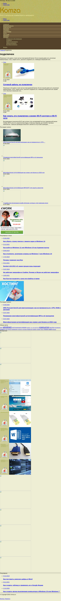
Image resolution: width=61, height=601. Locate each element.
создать (34, 329)
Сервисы (9, 40)
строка (38, 329)
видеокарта (18, 327)
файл (50, 329)
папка (6, 329)
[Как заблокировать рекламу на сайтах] (15, 540)
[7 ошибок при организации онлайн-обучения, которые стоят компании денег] (12, 201)
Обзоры (5, 36)
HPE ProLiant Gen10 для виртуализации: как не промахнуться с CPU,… (24, 142)
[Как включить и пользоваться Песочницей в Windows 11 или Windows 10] (15, 394)
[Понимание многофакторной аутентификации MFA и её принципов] (12, 156)
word (13, 327)
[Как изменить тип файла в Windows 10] (15, 362)
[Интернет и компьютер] (17, 16)
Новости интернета (12, 41)
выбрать (29, 327)
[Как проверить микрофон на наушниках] (15, 490)
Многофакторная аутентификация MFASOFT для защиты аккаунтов (23, 187)
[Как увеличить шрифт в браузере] (15, 410)
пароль (9, 329)
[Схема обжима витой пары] (15, 426)
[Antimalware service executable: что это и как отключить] (15, 524)
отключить (58, 327)
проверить (20, 329)
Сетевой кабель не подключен (17, 84)
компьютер (44, 327)
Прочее (5, 37)
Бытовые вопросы (11, 44)
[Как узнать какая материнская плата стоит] (15, 556)
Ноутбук (6, 28)
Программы (7, 31)
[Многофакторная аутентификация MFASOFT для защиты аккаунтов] (12, 186)
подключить (14, 329)
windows (7, 327)
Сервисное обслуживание (14, 39)
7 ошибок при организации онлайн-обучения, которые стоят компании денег (25, 203)
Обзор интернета (11, 43)
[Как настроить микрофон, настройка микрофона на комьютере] (15, 378)
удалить (46, 329)
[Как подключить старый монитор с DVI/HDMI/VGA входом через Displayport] (15, 458)
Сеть (5, 33)
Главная (2, 50)
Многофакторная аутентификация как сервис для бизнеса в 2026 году (24, 172)
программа (24, 329)
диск (32, 327)
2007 (1, 327)
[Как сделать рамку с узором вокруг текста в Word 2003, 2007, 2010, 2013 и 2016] (15, 442)
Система (6, 34)
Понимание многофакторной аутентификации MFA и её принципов (23, 157)
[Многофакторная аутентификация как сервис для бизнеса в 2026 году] (12, 171)
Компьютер (7, 27)
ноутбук (52, 327)
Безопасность (8, 26)
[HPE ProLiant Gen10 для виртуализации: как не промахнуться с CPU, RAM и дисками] (12, 140)
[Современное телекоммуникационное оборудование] (15, 474)
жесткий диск (36, 327)
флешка (54, 329)
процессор (29, 329)
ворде (24, 327)
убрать (42, 329)
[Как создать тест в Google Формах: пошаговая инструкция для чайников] (15, 571)
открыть (2, 329)
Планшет (6, 30)
